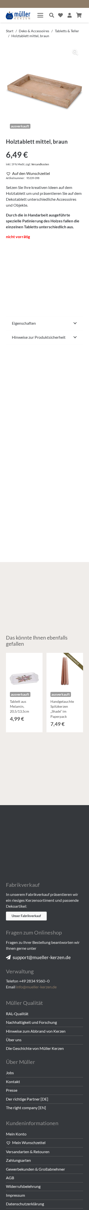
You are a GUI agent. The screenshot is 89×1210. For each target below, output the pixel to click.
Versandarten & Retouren (27, 1151)
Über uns (14, 1039)
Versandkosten (40, 164)
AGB (10, 1177)
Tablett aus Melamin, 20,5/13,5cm (19, 706)
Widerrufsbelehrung (23, 1186)
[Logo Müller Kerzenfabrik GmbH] (18, 15)
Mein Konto (16, 1134)
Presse (11, 1090)
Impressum (15, 1195)
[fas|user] (69, 15)
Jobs (10, 1072)
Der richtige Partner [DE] (27, 1099)
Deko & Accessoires (34, 31)
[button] (40, 15)
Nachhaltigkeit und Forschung (31, 1022)
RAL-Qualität (17, 1013)
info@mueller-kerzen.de (36, 986)
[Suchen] (51, 15)
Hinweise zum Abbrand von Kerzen (36, 1031)
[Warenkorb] (79, 15)
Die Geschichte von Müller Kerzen (35, 1048)
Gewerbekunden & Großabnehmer (35, 1169)
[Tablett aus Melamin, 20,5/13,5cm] (24, 671)
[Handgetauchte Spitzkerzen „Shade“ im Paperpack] (64, 671)
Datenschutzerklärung (25, 1203)
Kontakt (13, 1081)
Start (9, 31)
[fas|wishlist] (60, 15)
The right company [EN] (26, 1107)
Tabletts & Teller (67, 31)
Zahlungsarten (18, 1160)
